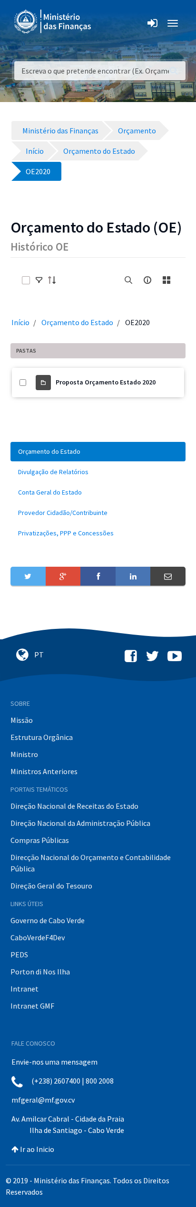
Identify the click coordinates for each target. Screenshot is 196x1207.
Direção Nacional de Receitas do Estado (74, 806)
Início (20, 322)
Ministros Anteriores (44, 771)
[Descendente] (54, 280)
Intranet (24, 988)
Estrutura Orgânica (41, 737)
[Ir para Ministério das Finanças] (53, 21)
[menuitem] (98, 451)
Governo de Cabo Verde (47, 920)
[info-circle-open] (147, 280)
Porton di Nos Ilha (40, 971)
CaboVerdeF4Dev (37, 937)
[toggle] (39, 280)
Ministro (24, 754)
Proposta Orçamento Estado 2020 (106, 382)
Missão (21, 720)
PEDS (19, 954)
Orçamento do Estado (77, 322)
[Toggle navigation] (106, 23)
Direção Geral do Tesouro (51, 885)
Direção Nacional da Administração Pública (80, 823)
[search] (128, 280)
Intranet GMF (32, 1006)
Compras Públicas (39, 840)
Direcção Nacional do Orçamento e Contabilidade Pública (90, 862)
